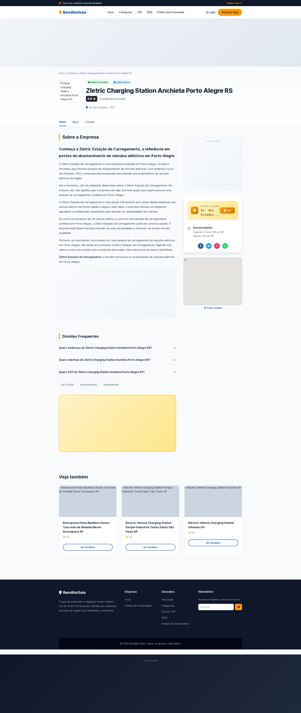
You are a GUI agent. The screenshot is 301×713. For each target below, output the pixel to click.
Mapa (75, 122)
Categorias (125, 12)
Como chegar (214, 308)
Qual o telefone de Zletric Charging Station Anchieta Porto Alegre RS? (105, 359)
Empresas (167, 599)
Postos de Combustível (175, 623)
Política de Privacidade (170, 12)
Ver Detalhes (88, 547)
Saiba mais (233, 3)
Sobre (62, 122)
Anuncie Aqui (230, 12)
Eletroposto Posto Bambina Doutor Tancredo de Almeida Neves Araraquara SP (86, 527)
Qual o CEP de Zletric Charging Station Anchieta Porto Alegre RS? (102, 372)
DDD (149, 12)
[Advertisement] (150, 42)
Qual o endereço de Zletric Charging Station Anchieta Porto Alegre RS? (105, 347)
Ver (229, 210)
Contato (90, 122)
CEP (139, 12)
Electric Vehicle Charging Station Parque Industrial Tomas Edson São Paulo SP (150, 527)
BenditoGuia (74, 12)
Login (211, 12)
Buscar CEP (169, 611)
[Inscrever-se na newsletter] (238, 607)
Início (111, 12)
